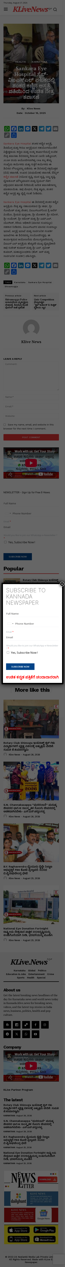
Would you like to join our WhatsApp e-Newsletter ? (32, 647)
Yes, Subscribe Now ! (24, 653)
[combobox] (10, 624)
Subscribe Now (20, 666)
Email (10, 631)
